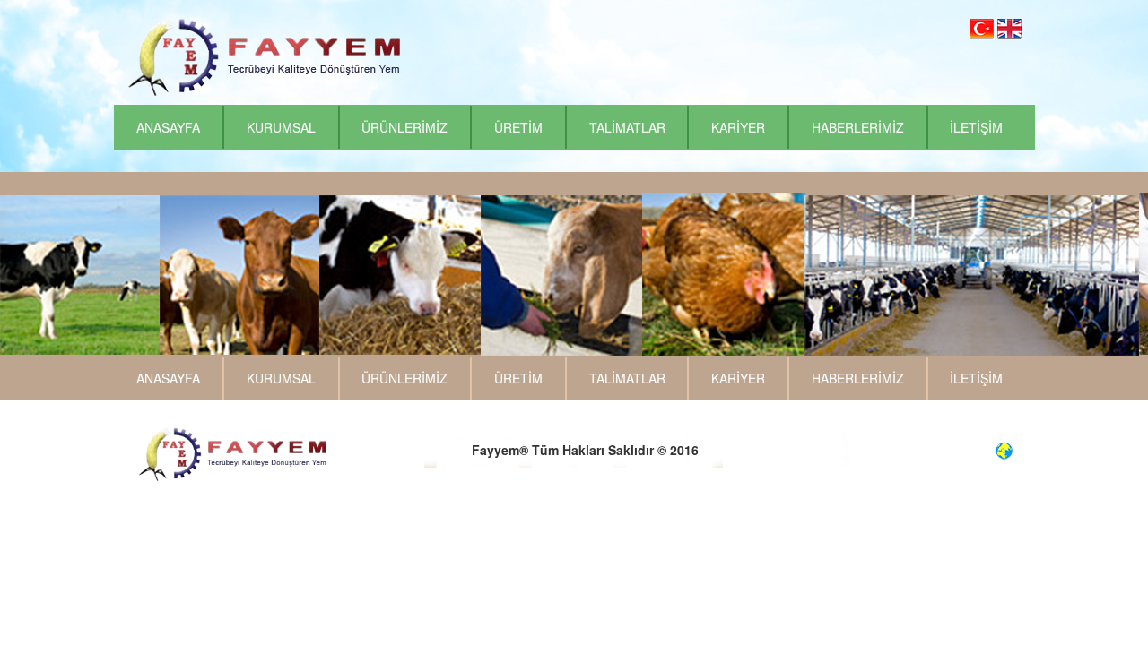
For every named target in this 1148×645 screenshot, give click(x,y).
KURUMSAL (281, 127)
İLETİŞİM (976, 127)
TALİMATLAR (627, 127)
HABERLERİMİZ (858, 127)
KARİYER (738, 127)
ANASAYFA (168, 127)
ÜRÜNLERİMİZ (404, 127)
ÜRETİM (518, 127)
